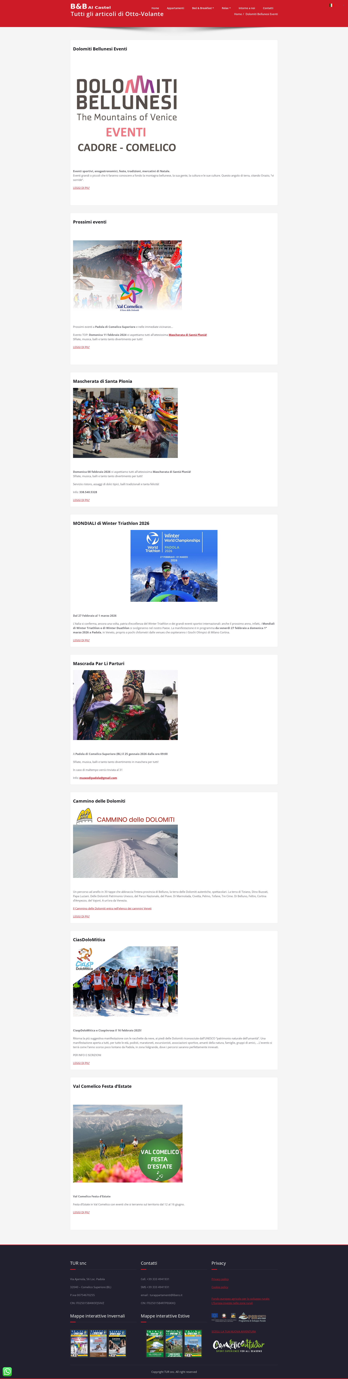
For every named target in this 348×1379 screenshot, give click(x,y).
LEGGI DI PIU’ (81, 188)
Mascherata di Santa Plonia (102, 381)
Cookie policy (220, 1287)
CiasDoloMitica (89, 939)
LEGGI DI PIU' (81, 1212)
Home (155, 8)
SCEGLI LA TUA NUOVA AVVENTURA (234, 1331)
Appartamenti (175, 8)
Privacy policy (220, 1279)
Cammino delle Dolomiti (99, 801)
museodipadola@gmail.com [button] (98, 778)
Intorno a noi (247, 8)
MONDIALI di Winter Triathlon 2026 (111, 523)
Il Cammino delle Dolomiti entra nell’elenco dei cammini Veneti (112, 908)
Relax (225, 8)
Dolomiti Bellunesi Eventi (100, 49)
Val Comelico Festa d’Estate (102, 1086)
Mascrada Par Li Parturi (98, 663)
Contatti (268, 8)
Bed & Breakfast (202, 8)
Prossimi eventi (89, 222)
